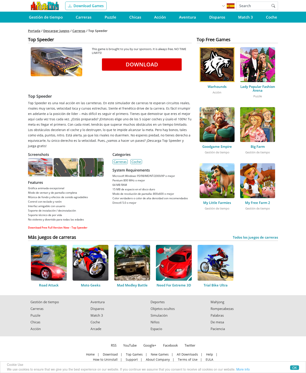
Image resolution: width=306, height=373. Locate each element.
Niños (155, 322)
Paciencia (218, 329)
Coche (271, 17)
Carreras (83, 17)
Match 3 (245, 17)
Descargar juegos (56, 30)
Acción (160, 17)
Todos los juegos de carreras (255, 237)
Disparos (217, 17)
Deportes (158, 302)
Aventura (187, 17)
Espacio (156, 329)
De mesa (217, 322)
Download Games (88, 5)
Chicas (135, 17)
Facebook (170, 345)
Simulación (159, 315)
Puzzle (110, 17)
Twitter (190, 345)
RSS (113, 345)
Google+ (149, 345)
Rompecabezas (222, 308)
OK (294, 367)
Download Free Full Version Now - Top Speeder (57, 227)
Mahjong (217, 302)
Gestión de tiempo (46, 17)
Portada (34, 30)
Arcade (96, 329)
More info (243, 369)
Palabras (217, 315)
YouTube (130, 345)
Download (142, 64)
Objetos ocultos (163, 308)
